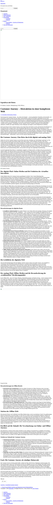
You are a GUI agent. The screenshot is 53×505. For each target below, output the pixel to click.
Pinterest (8, 19)
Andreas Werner (12, 114)
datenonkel (3, 3)
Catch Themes (35, 488)
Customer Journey (14, 484)
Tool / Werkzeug (7, 16)
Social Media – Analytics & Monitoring (14, 22)
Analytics (5, 13)
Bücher (4, 21)
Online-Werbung (7, 15)
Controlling (7, 484)
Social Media (6, 17)
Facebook (8, 18)
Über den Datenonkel (8, 24)
